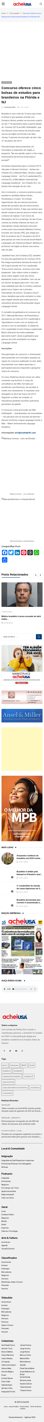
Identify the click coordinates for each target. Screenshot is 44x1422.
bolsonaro (14, 1065)
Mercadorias (6, 1272)
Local (19, 1131)
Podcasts (6, 1173)
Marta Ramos (25, 1362)
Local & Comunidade (13, 1148)
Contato (22, 1409)
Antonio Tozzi (6, 1349)
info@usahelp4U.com (25, 432)
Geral (4, 1207)
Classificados (9, 1257)
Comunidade (14, 13)
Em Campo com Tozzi (10, 1188)
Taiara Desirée (25, 1387)
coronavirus (35, 1088)
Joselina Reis (10, 107)
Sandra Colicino (26, 1384)
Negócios (5, 1185)
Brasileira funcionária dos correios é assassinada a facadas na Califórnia (28, 902)
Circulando (5, 1362)
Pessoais (5, 1285)
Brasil (3, 1224)
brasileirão (18, 1071)
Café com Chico (7, 1198)
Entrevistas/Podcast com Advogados (16, 1164)
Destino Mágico (7, 1372)
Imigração (5, 1105)
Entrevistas (6, 1181)
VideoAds (6, 1297)
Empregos (5, 1269)
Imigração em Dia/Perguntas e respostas (17, 1160)
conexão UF (28, 1076)
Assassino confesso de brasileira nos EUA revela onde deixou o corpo (28, 858)
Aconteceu (5, 1242)
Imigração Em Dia (8, 1392)
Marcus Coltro (25, 1355)
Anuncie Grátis (14, 1406)
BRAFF (24, 1065)
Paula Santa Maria (27, 1368)
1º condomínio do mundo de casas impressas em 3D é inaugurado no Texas (29, 888)
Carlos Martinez (7, 1355)
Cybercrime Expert (8, 1365)
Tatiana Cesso (25, 1390)
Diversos (4, 1322)
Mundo (4, 1221)
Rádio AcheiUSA (7, 1195)
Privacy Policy (24, 1406)
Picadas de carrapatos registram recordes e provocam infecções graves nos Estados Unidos (21, 1137)
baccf (5, 1065)
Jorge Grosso (25, 1349)
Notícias (4, 1167)
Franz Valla (5, 1382)
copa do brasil (8, 1082)
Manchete (16, 1118)
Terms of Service (35, 1406)
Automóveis (6, 1262)
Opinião (23, 1365)
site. (34, 361)
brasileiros (7, 1071)
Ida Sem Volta (6, 1388)
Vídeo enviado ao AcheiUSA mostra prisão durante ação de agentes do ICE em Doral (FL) (21, 1111)
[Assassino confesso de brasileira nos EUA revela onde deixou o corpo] (7, 858)
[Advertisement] (22, 45)
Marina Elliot (24, 1358)
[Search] (41, 4)
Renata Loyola (25, 1380)
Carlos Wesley (6, 1358)
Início (6, 1406)
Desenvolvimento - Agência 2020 (22, 1417)
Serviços (4, 1279)
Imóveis (4, 1265)
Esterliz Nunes (7, 1378)
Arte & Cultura (9, 1237)
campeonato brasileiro (12, 1076)
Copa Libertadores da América (15, 1088)
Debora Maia (6, 1368)
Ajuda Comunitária (8, 1191)
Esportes (5, 1228)
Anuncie (4, 1289)
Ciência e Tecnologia (9, 1231)
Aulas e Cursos (7, 1325)
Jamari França (25, 1345)
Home (3, 13)
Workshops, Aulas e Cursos (12, 1282)
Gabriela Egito (6, 1385)
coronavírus (7, 1093)
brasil (32, 1065)
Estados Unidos (8, 1131)
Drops (3, 1375)
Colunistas (7, 1340)
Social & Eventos (8, 1249)
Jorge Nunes (25, 1352)
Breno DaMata (7, 1352)
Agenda (4, 1245)
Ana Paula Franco (8, 1345)
